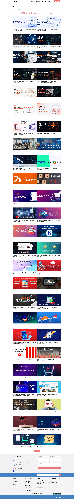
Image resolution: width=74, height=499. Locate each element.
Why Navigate (15, 481)
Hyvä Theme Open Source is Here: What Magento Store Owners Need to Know (47, 238)
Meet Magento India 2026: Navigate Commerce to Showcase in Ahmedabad (24, 238)
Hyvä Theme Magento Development (40, 481)
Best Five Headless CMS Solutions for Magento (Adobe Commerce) (47, 412)
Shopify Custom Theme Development (53, 481)
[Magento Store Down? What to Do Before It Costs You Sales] (25, 109)
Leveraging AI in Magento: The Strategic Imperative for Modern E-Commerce (23, 221)
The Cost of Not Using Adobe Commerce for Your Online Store (48, 325)
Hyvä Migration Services (41, 484)
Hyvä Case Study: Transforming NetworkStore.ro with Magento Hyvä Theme (23, 430)
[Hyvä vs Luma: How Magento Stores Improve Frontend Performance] (49, 161)
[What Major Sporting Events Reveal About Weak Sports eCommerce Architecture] (49, 57)
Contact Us (57, 1)
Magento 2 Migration (28, 483)
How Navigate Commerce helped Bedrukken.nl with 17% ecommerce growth (47, 395)
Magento (40, 13)
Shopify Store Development (53, 482)
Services (38, 1)
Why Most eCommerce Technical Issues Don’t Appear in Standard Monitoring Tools (48, 99)
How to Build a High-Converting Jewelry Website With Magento (23, 99)
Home (14, 3)
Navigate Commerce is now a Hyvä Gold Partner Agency (48, 446)
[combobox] (37, 9)
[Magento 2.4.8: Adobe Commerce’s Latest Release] (25, 352)
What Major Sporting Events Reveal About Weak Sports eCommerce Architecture (47, 65)
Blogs (14, 485)
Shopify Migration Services (53, 486)
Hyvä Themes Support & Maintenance (41, 483)
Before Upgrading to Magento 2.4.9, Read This (46, 133)
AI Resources (43, 497)
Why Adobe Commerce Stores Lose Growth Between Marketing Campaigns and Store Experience (47, 117)
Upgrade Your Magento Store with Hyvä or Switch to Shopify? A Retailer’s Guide (25, 273)
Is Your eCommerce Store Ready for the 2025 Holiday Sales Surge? (48, 291)
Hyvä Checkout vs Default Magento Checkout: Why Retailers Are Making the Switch (48, 256)
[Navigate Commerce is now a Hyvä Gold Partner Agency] (49, 439)
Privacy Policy (36, 497)
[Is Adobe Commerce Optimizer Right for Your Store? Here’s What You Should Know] (25, 283)
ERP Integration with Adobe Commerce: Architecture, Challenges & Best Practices (23, 134)
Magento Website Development (28, 482)
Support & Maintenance (29, 490)
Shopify (46, 13)
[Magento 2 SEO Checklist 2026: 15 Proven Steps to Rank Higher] (25, 196)
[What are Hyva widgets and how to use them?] (25, 439)
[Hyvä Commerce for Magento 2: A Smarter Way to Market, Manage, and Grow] (25, 317)
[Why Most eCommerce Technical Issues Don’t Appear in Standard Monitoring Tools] (49, 91)
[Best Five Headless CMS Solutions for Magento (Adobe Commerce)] (49, 404)
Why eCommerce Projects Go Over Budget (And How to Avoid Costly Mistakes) (47, 30)
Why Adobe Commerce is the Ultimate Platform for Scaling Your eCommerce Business (24, 343)
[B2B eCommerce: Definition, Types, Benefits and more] (49, 370)
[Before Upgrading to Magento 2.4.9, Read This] (49, 126)
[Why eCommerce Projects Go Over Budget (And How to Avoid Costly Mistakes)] (49, 22)
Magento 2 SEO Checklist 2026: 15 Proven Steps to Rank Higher (23, 204)
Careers (14, 484)
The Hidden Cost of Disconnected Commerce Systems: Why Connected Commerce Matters (24, 47)
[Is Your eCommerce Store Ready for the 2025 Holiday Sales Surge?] (49, 283)
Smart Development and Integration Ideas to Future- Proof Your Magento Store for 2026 (48, 221)
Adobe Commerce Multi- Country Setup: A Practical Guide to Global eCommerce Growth (48, 151)
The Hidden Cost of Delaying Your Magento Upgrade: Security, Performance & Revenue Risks (47, 82)
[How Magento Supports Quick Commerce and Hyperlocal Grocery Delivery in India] (25, 74)
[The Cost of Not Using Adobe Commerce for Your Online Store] (49, 317)
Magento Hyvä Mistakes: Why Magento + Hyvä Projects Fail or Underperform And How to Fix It (49, 204)
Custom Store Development (29, 480)
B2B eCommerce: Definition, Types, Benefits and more (47, 377)
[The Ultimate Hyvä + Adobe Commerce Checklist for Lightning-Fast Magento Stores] (49, 300)
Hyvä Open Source (40, 487)
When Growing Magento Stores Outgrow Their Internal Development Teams (23, 151)
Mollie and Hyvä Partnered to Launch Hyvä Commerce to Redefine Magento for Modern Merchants (24, 395)
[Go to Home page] (15, 1)
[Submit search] (59, 9)
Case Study (34, 13)
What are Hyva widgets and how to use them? (22, 446)
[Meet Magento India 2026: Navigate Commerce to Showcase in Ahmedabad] (25, 231)
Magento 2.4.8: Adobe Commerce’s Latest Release (22, 359)
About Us (33, 1)
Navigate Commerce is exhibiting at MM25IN (21, 377)
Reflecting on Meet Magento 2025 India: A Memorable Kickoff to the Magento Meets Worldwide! (49, 360)
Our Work (50, 1)
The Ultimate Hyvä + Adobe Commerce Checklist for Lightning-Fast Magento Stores (47, 308)
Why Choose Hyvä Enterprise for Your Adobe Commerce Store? (48, 430)
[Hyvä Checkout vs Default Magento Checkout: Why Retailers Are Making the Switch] (49, 248)
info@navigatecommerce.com (21, 460)
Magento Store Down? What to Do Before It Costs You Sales (24, 116)
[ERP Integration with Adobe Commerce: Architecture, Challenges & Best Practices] (25, 126)
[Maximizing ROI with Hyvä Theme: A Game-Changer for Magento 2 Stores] (49, 335)
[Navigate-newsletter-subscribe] (60, 475)
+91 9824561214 (19, 464)
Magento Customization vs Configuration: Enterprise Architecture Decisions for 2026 (23, 169)
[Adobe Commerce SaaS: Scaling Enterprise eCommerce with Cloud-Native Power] (49, 265)
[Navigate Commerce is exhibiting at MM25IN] (25, 370)
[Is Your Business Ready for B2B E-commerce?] (25, 404)
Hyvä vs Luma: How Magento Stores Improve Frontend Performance (47, 169)
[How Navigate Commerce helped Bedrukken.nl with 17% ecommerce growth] (49, 387)
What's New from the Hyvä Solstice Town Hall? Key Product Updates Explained (48, 47)
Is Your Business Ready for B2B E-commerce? (21, 411)
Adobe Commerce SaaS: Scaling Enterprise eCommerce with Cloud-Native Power (48, 273)
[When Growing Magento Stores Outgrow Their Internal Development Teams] (25, 144)
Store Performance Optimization (28, 486)
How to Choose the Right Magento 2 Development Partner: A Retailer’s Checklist (24, 308)
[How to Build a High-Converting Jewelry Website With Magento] (25, 91)
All (23, 13)
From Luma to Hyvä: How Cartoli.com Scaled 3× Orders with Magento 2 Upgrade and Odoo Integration (24, 256)
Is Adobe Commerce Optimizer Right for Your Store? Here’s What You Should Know (24, 291)
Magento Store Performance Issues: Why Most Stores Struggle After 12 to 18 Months (23, 186)
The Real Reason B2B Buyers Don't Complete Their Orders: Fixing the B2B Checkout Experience (24, 65)
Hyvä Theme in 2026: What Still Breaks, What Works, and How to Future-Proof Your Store (24, 30)
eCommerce (28, 13)
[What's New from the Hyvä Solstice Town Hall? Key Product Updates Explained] (49, 39)
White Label (44, 1)
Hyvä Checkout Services (41, 486)
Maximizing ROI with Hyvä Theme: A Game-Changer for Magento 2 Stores (47, 343)
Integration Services (28, 487)
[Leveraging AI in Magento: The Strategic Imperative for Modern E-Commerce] (25, 213)
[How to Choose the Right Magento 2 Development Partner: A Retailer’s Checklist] (25, 300)
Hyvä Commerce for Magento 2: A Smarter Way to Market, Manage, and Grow (24, 325)
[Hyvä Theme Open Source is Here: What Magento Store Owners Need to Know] (49, 231)
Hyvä (51, 13)
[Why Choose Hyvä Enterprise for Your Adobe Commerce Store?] (49, 422)
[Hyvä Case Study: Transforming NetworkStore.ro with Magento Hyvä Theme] (25, 422)
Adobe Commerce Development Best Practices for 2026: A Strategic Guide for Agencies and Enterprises (48, 186)
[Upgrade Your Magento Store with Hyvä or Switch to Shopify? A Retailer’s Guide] (25, 265)
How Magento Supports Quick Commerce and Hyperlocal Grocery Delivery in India (24, 82)
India (39, 497)
